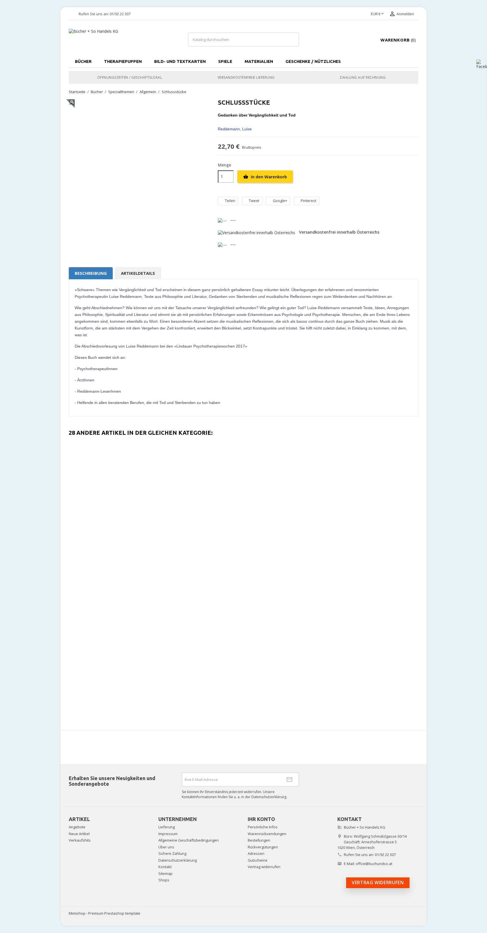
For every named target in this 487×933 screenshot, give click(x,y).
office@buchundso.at (374, 863)
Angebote (77, 826)
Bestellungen (259, 840)
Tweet (254, 200)
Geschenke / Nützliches (313, 61)
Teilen (230, 200)
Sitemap (165, 873)
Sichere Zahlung (172, 853)
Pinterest (308, 200)
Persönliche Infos (263, 826)
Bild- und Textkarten (180, 61)
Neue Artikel (79, 833)
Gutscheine (257, 860)
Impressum (168, 833)
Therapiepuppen (123, 61)
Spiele (225, 61)
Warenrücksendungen (267, 833)
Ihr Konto (261, 819)
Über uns (166, 846)
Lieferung (166, 826)
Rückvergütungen (263, 846)
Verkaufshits (80, 840)
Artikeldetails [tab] (138, 273)
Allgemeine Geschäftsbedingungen (188, 840)
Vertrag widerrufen (264, 866)
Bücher (83, 61)
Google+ (280, 200)
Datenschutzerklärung (177, 860)
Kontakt (165, 866)
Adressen (256, 853)
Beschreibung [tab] (91, 273)
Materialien (259, 61)
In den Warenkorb (265, 176)
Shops (163, 879)
